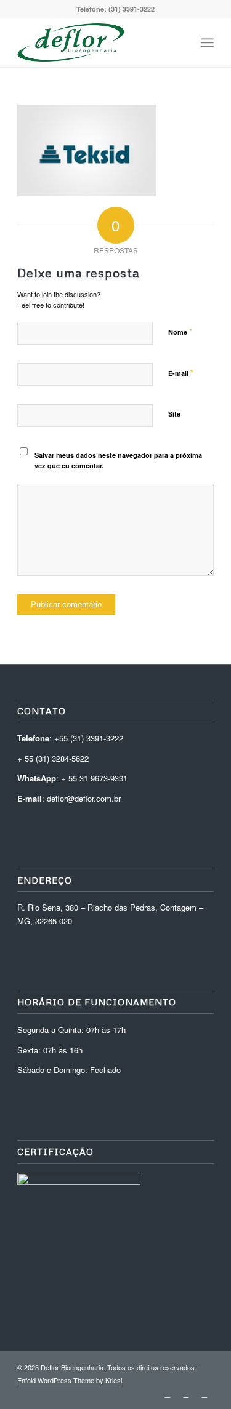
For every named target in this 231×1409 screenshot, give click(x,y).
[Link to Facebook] (204, 1393)
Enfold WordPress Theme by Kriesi (69, 1380)
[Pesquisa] (180, 42)
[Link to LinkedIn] (167, 1393)
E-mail (180, 372)
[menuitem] (180, 42)
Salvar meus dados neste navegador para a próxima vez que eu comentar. (118, 460)
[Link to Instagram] (186, 1393)
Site (174, 413)
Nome (180, 331)
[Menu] (207, 42)
